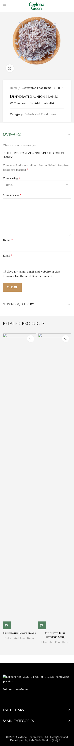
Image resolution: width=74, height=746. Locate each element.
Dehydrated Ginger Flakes (19, 633)
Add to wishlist (44, 103)
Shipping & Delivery (18, 304)
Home (13, 88)
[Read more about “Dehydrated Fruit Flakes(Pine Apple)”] (42, 625)
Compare (20, 103)
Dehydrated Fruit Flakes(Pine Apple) (54, 635)
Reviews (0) (12, 135)
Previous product (54, 88)
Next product (62, 88)
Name (8, 240)
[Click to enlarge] (10, 68)
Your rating (12, 178)
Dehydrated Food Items (36, 88)
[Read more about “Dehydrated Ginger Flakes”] (7, 625)
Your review (12, 195)
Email (7, 255)
